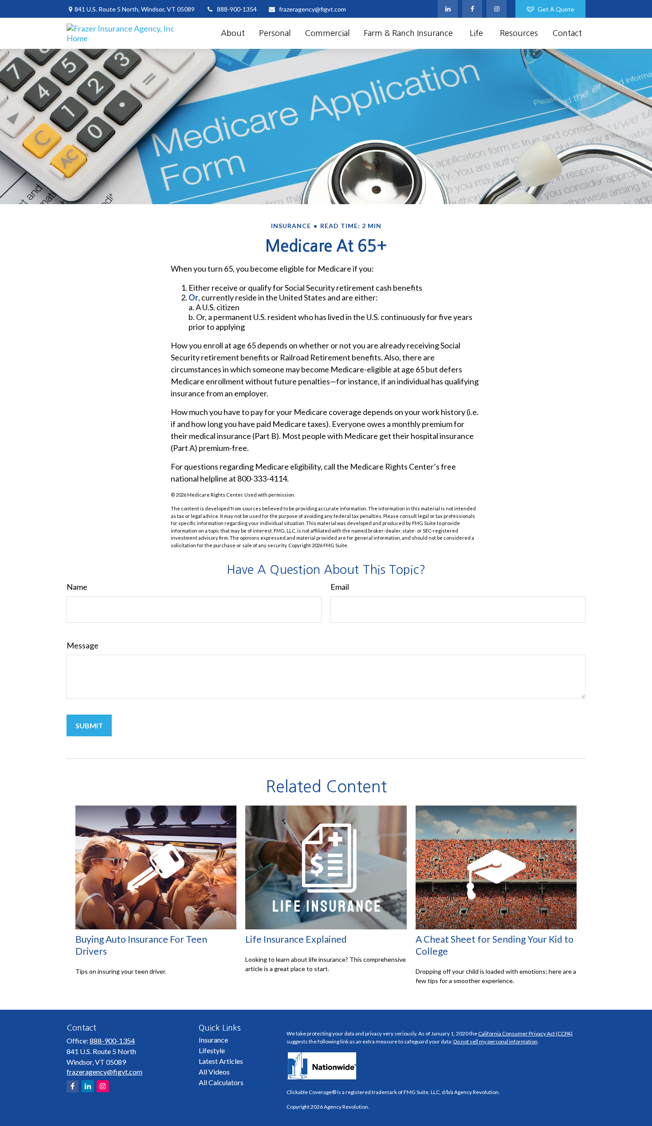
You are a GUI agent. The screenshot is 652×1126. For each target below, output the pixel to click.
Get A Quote (556, 9)
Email (339, 587)
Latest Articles (221, 1061)
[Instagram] (103, 1086)
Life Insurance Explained (296, 938)
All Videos (214, 1071)
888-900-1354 (237, 9)
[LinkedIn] (448, 9)
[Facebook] (472, 9)
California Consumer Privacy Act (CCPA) (525, 1033)
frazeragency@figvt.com (312, 9)
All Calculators (221, 1082)
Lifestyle (212, 1050)
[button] (232, 33)
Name (77, 587)
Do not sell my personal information (495, 1041)
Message (82, 645)
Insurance (213, 1039)
